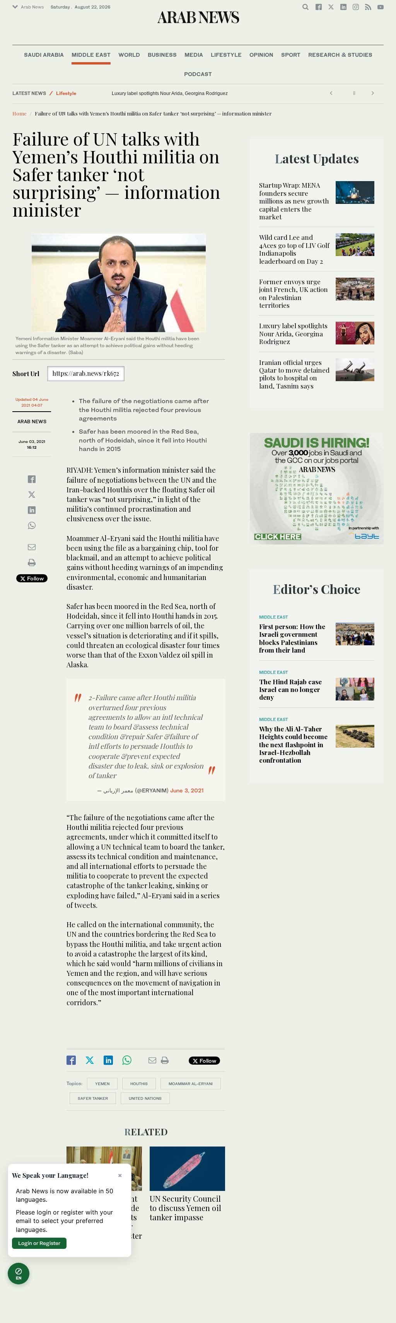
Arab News (32, 7)
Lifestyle (226, 54)
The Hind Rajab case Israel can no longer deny (290, 689)
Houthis (139, 1083)
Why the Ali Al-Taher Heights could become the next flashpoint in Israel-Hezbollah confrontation (293, 744)
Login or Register (39, 1243)
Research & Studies (340, 54)
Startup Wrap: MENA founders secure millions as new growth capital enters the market (294, 201)
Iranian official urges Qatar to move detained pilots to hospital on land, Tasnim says (189, 93)
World (129, 54)
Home (19, 113)
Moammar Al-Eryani (191, 1083)
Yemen (102, 1083)
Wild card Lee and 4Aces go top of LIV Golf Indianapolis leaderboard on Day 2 (294, 249)
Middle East (91, 54)
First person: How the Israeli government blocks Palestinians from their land (292, 638)
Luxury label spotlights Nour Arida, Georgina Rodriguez (293, 333)
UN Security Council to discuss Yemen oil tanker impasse (185, 1207)
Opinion (261, 54)
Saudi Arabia (44, 54)
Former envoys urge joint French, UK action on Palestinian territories (293, 293)
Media (193, 54)
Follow (35, 578)
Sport (290, 54)
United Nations (145, 1098)
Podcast (198, 74)
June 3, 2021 (186, 790)
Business (162, 54)
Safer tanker (93, 1098)
